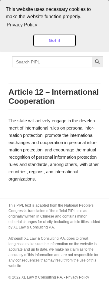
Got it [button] (54, 40)
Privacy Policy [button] (22, 24)
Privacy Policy (77, 277)
